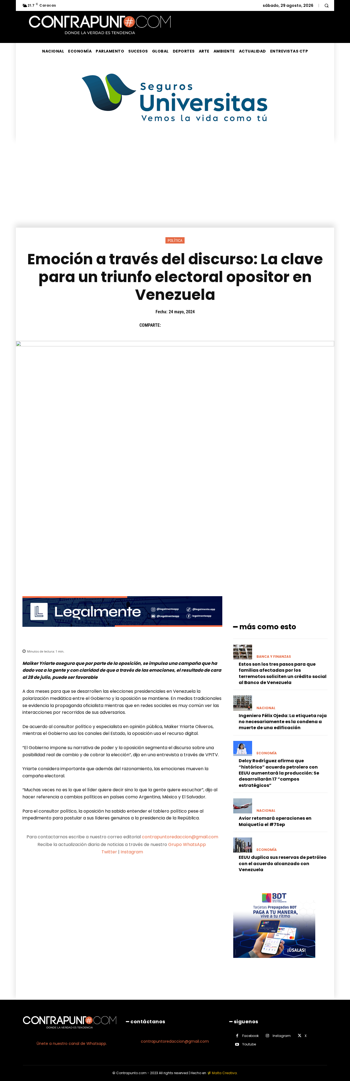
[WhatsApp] (205, 325)
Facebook (250, 1035)
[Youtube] (237, 1044)
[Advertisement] (175, 186)
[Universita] (175, 141)
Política (175, 240)
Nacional (265, 708)
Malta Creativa (224, 1073)
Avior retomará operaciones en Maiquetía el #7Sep (275, 821)
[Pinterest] (192, 325)
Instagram (132, 852)
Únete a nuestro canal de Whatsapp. (72, 1043)
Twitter (109, 852)
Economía (266, 753)
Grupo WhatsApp (187, 844)
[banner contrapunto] (122, 631)
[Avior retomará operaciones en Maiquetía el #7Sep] (242, 805)
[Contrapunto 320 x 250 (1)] (274, 962)
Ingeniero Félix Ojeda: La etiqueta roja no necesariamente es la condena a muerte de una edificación (283, 721)
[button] (326, 5)
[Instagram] (267, 1035)
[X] (180, 325)
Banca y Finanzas (273, 656)
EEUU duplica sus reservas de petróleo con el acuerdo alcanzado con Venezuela (282, 863)
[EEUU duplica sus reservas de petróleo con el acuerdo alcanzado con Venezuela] (242, 845)
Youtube (249, 1044)
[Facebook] (167, 325)
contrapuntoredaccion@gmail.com (180, 837)
